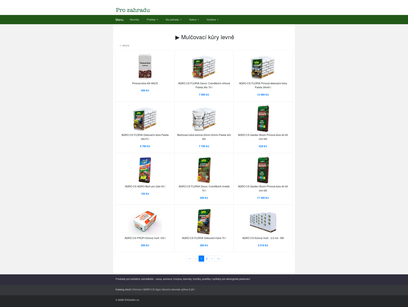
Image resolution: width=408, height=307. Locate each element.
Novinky (134, 19)
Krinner (137, 289)
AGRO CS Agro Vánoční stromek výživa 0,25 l (169, 289)
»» (218, 258)
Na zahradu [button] (173, 19)
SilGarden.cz (131, 300)
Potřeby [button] (151, 19)
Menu (120, 19)
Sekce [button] (193, 19)
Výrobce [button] (212, 19)
